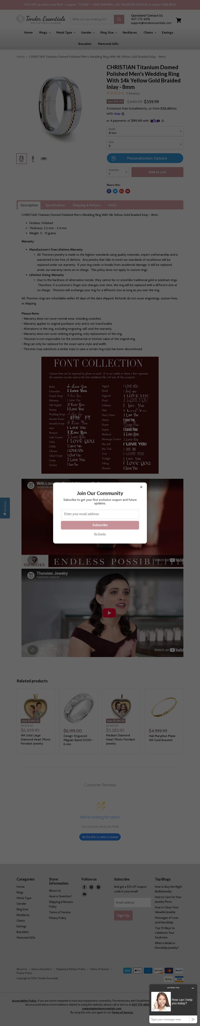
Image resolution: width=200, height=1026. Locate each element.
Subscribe (100, 525)
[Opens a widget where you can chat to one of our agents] (173, 1004)
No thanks (100, 534)
